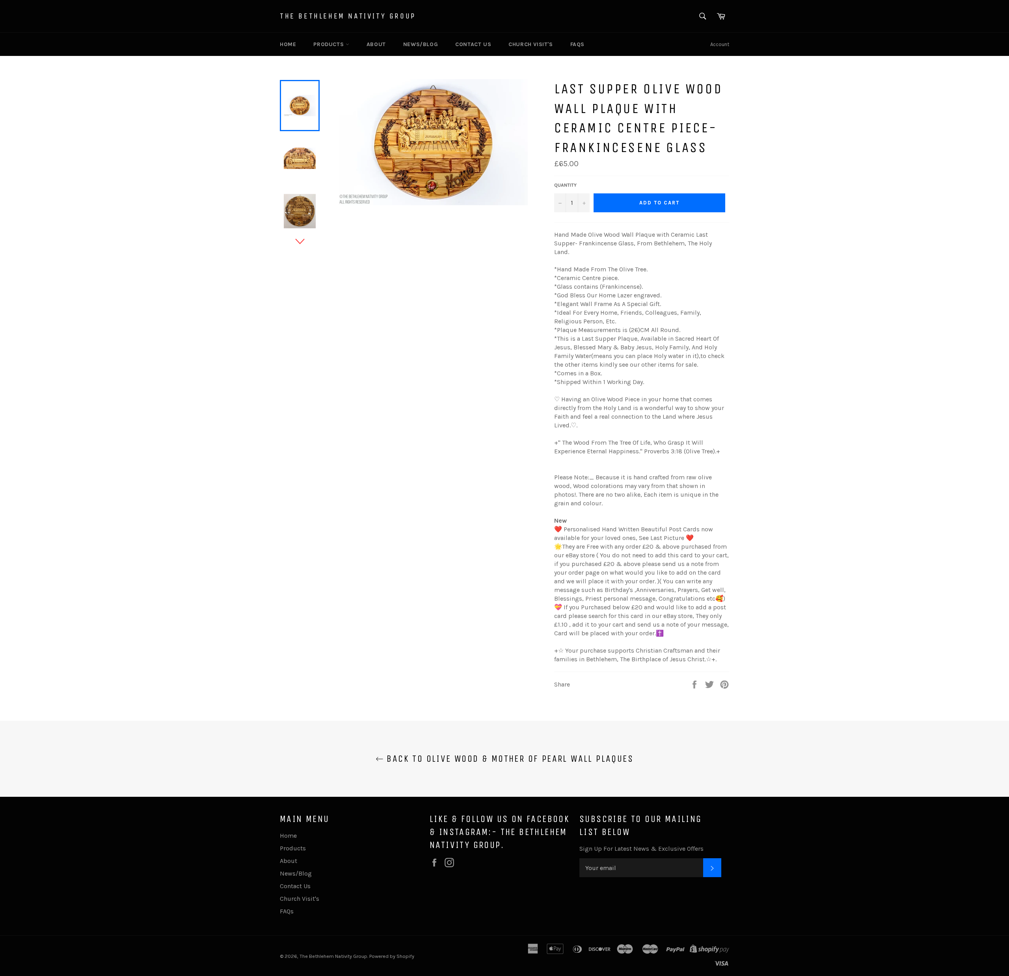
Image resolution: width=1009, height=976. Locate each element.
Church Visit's (530, 44)
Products (329, 44)
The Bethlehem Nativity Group (348, 15)
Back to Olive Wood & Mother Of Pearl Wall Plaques (508, 758)
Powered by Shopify (391, 956)
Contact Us (473, 44)
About (376, 44)
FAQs (577, 44)
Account (719, 44)
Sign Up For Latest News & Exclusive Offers (641, 848)
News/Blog (420, 44)
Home (288, 44)
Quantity (565, 185)
